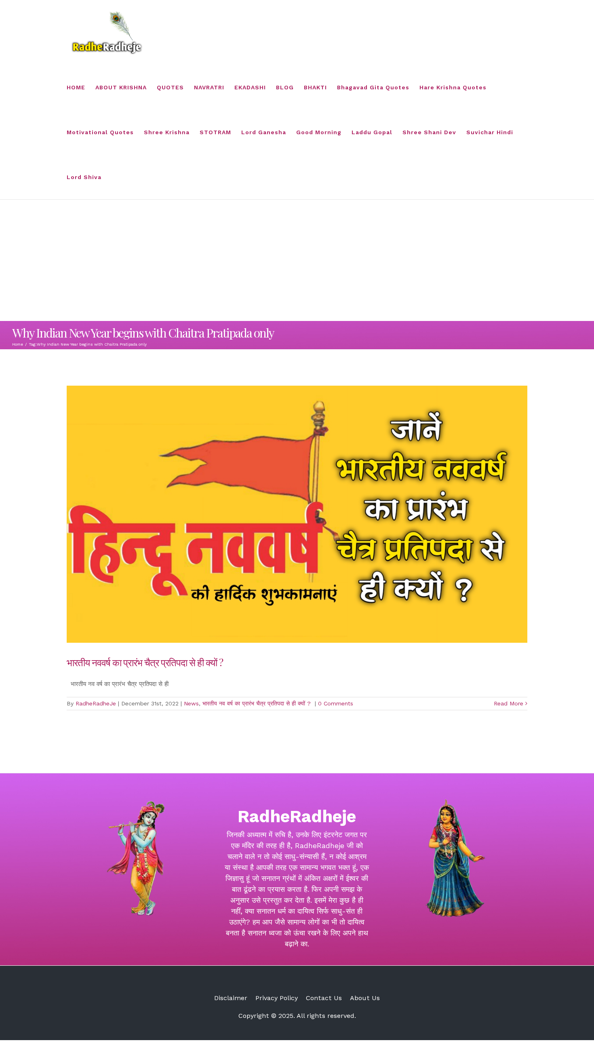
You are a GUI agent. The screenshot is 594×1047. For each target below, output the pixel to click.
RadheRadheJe (96, 703)
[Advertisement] (297, 260)
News (191, 703)
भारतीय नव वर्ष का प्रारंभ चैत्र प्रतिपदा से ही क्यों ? (257, 703)
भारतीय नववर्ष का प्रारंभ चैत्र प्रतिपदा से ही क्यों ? (146, 662)
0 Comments (335, 703)
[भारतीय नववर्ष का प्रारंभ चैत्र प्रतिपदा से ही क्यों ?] (297, 514)
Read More (508, 703)
